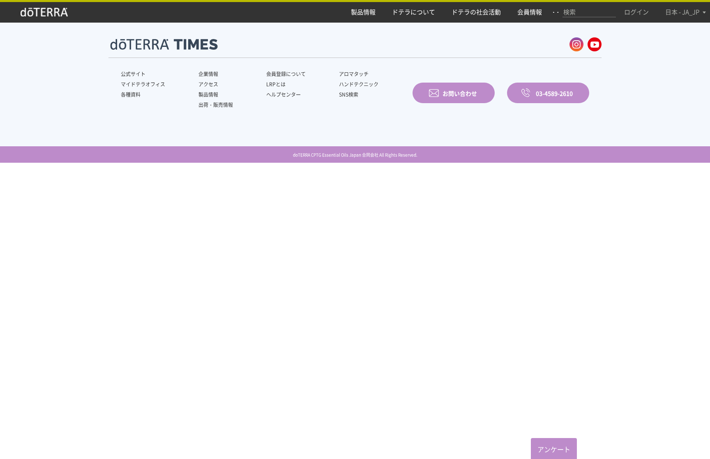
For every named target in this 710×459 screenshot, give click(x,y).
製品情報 (208, 94)
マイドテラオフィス (143, 84)
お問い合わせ (460, 93)
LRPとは (276, 84)
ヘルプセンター (283, 94)
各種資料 (131, 94)
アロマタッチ (354, 74)
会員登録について (286, 74)
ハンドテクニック (358, 84)
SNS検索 (348, 94)
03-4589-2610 (554, 93)
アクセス (208, 84)
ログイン (636, 11)
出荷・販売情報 (215, 104)
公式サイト (133, 74)
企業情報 (208, 74)
